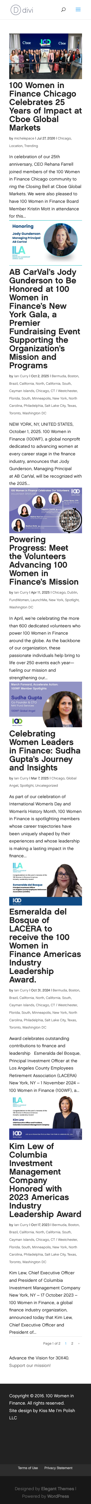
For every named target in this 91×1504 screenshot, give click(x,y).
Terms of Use (28, 1468)
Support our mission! (30, 1366)
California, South (58, 383)
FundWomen (19, 600)
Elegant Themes (57, 1489)
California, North (31, 383)
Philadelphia (33, 405)
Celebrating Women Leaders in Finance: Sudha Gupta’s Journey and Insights (45, 751)
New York (59, 398)
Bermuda (59, 376)
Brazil (13, 383)
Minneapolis (41, 398)
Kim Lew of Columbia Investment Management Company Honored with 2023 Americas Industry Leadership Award (45, 1180)
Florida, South (19, 398)
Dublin (72, 592)
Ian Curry (21, 376)
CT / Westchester (64, 390)
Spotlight (72, 600)
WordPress (58, 1496)
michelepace (24, 138)
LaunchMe (39, 600)
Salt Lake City (55, 405)
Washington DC (34, 413)
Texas (71, 405)
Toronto (15, 413)
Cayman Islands (21, 390)
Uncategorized (46, 785)
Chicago (64, 138)
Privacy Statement (58, 1468)
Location (16, 145)
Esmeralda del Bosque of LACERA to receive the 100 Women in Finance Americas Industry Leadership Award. (45, 946)
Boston (73, 376)
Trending (31, 145)
